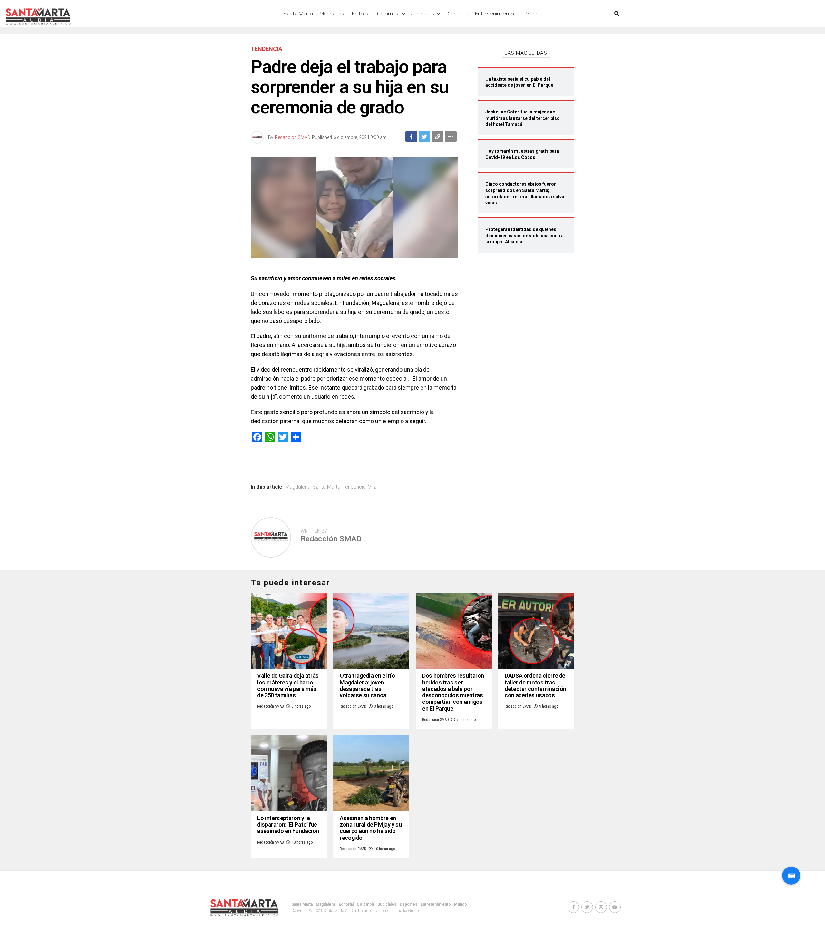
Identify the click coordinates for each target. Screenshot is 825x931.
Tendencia (354, 487)
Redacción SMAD (292, 137)
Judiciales (422, 13)
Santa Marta (298, 13)
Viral (373, 487)
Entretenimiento (494, 13)
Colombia (388, 13)
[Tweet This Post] (424, 136)
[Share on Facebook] (411, 136)
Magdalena (332, 13)
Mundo (533, 13)
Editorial (361, 13)
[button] (791, 876)
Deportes (457, 13)
